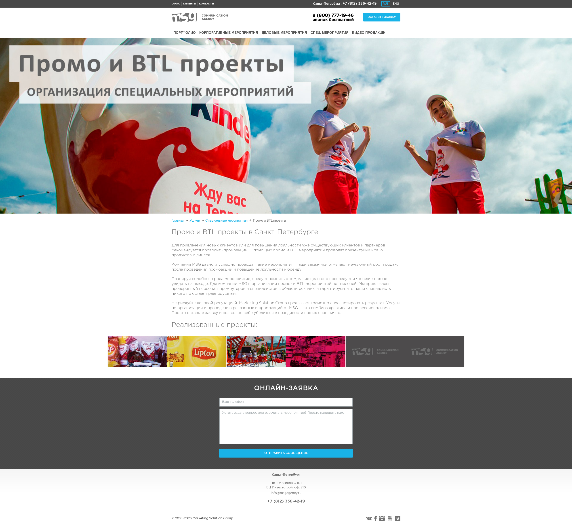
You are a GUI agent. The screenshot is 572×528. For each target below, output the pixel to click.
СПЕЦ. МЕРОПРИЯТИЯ (330, 32)
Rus (386, 3)
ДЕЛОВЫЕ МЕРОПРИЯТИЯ (284, 32)
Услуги (194, 220)
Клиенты (189, 4)
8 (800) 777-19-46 (333, 15)
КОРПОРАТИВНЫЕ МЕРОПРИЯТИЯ (228, 32)
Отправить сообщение (286, 453)
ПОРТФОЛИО (184, 32)
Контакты (206, 4)
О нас (176, 4)
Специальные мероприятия (226, 220)
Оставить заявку (382, 17)
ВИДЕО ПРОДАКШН (368, 32)
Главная (178, 220)
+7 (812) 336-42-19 (360, 3)
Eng (396, 3)
